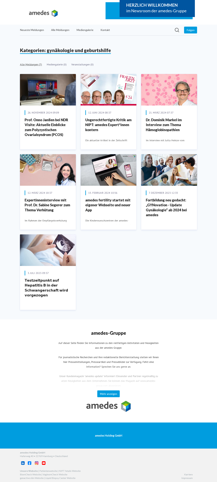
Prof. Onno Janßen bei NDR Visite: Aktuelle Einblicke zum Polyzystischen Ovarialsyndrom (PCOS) (46, 127)
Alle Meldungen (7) (31, 64)
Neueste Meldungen (32, 30)
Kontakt (105, 30)
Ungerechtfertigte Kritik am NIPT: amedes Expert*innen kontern (108, 125)
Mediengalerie (84, 30)
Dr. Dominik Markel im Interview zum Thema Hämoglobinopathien (164, 125)
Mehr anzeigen (108, 393)
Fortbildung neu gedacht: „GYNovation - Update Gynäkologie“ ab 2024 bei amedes (166, 207)
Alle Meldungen (60, 30)
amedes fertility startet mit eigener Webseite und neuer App (107, 205)
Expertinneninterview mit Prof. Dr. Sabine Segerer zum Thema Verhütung (47, 205)
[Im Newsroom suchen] (177, 30)
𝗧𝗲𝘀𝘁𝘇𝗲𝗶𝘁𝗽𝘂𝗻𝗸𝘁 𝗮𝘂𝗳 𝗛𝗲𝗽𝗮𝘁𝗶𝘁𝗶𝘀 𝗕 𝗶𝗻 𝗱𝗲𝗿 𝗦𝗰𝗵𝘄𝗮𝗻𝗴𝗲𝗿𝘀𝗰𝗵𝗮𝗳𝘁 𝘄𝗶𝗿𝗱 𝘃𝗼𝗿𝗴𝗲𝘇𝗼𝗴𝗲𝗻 (46, 287)
